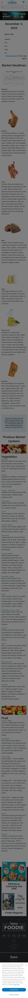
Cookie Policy (16, 984)
